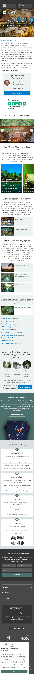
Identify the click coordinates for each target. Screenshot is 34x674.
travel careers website (17, 619)
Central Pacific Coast (7, 343)
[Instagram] (14, 628)
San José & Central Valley (9, 338)
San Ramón (4, 321)
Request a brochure (17, 415)
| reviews (16, 106)
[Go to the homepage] (17, 12)
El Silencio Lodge (6, 327)
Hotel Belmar (19, 219)
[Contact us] (4, 12)
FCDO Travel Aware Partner (17, 526)
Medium (13, 70)
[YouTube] (19, 628)
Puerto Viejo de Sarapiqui (9, 335)
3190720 (29, 670)
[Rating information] (17, 70)
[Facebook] (10, 628)
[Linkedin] (23, 628)
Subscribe (17, 575)
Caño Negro (5, 329)
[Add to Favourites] (3, 33)
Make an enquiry (17, 93)
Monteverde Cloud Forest (23, 307)
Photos (9, 40)
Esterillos (4, 341)
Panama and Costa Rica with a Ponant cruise (9, 181)
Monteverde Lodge (21, 229)
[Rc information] (11, 230)
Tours (14, 40)
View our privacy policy (15, 664)
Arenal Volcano (6, 318)
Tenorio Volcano (6, 324)
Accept (14, 671)
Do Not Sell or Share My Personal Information (14, 667)
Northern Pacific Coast (8, 332)
